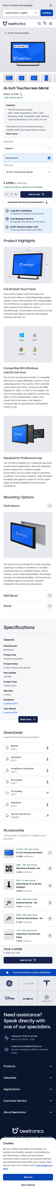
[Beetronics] (14, 23)
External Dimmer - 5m (26, 903)
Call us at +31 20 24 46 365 (24, 1036)
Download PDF (11, 704)
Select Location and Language (18, 5)
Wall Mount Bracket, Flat (28, 868)
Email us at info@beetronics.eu (26, 1046)
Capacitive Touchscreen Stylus (28, 935)
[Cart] (44, 23)
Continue (46, 13)
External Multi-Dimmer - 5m (29, 918)
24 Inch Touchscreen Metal (29, 853)
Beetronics (18, 1129)
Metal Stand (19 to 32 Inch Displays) (29, 885)
